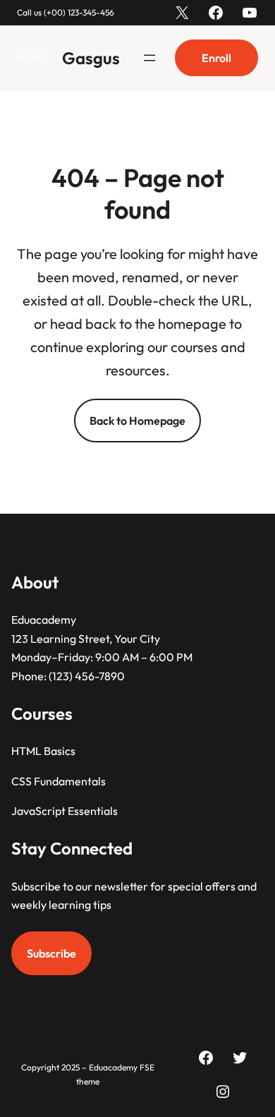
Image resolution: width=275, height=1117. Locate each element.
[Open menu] (149, 57)
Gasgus (91, 57)
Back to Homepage (137, 420)
